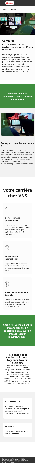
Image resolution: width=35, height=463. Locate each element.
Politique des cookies (21, 461)
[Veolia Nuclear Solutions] (9, 3)
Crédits (23, 459)
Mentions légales (7, 461)
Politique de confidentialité (10, 459)
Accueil (5, 9)
